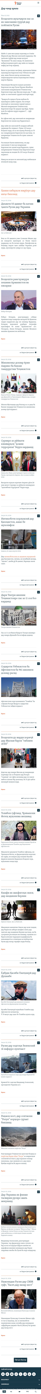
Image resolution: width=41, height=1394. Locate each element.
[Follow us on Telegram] (25, 1374)
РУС (27, 1391)
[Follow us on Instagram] (16, 1374)
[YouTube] (19, 1391)
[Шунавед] (11, 1391)
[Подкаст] (34, 1374)
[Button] (29, 178)
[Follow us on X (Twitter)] (20, 1374)
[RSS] (29, 1374)
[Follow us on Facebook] (7, 1374)
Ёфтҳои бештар (20, 1360)
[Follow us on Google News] (3, 1374)
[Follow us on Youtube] (12, 1374)
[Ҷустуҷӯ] (36, 1391)
